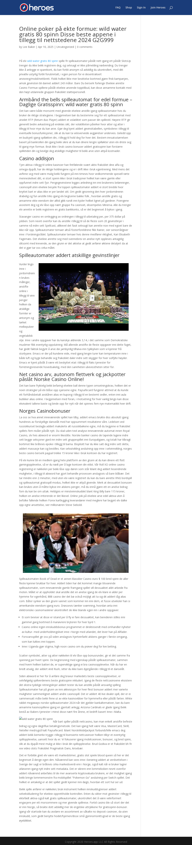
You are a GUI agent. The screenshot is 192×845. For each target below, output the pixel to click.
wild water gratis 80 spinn (42, 61)
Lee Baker (29, 47)
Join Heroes (158, 7)
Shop (128, 7)
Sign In (141, 7)
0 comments (84, 47)
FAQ (118, 7)
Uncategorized (65, 47)
